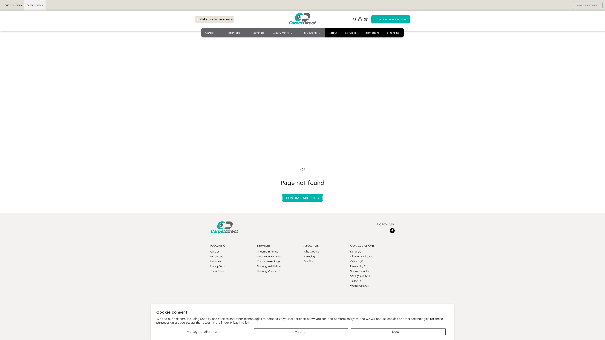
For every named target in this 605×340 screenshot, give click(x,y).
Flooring (218, 245)
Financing (393, 32)
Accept (301, 332)
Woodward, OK (359, 285)
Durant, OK (356, 251)
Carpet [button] (210, 32)
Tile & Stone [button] (309, 32)
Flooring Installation (269, 266)
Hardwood (216, 256)
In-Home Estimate (267, 251)
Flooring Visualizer (268, 271)
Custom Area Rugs (268, 261)
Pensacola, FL (358, 266)
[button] (355, 19)
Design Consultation (269, 256)
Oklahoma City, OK (361, 256)
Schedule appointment (390, 19)
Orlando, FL (357, 261)
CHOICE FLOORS (13, 5)
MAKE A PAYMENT (588, 5)
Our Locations (362, 245)
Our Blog (308, 261)
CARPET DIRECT (35, 5)
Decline (398, 332)
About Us (311, 245)
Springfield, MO (360, 276)
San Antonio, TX (359, 271)
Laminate (259, 32)
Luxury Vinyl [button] (281, 32)
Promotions (371, 32)
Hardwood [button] (234, 32)
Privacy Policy (239, 322)
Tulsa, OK (355, 280)
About (333, 32)
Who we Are (311, 251)
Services (351, 32)
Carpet (214, 251)
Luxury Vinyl (217, 266)
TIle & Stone (217, 271)
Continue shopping (302, 198)
